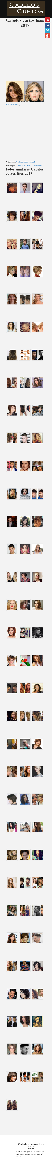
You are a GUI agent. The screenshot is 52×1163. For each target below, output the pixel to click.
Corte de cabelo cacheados (26, 162)
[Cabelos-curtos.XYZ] (26, 8)
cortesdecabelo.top (12, 105)
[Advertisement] (26, 55)
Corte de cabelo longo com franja (29, 166)
